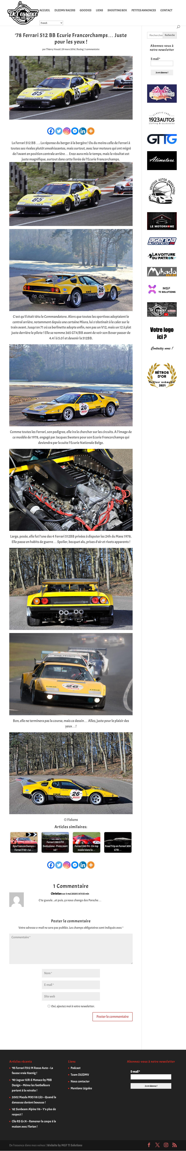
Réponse (122, 897)
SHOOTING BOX (117, 10)
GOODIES (85, 10)
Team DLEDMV (80, 1075)
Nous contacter (80, 1081)
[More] (90, 131)
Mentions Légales (81, 1088)
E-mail (155, 59)
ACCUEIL (44, 10)
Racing (80, 49)
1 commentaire (92, 49)
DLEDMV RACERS (64, 10)
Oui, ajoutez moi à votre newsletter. (73, 1006)
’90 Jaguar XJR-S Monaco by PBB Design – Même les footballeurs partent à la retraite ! (32, 1085)
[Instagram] (66, 131)
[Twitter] (58, 131)
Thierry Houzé (53, 49)
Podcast (75, 1068)
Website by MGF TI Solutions (64, 1145)
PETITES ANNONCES (144, 10)
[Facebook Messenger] (74, 131)
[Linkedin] (82, 131)
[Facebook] (50, 131)
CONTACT (166, 10)
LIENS (99, 10)
